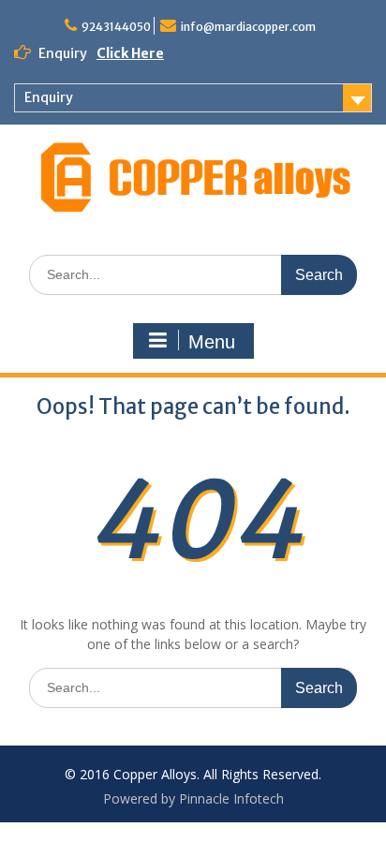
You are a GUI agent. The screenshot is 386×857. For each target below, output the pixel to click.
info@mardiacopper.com (248, 27)
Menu (211, 342)
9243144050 (116, 27)
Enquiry (48, 97)
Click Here (130, 53)
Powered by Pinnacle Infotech (193, 798)
